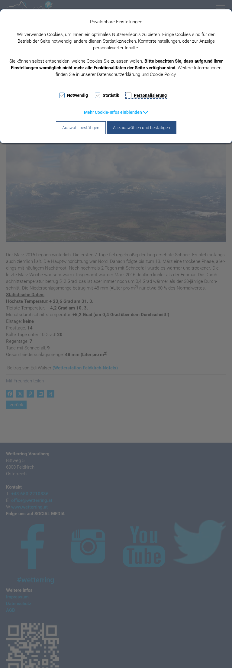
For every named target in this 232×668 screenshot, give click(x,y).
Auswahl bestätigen (80, 127)
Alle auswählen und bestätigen (141, 127)
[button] (116, 112)
